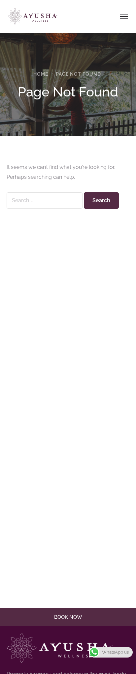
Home (40, 74)
